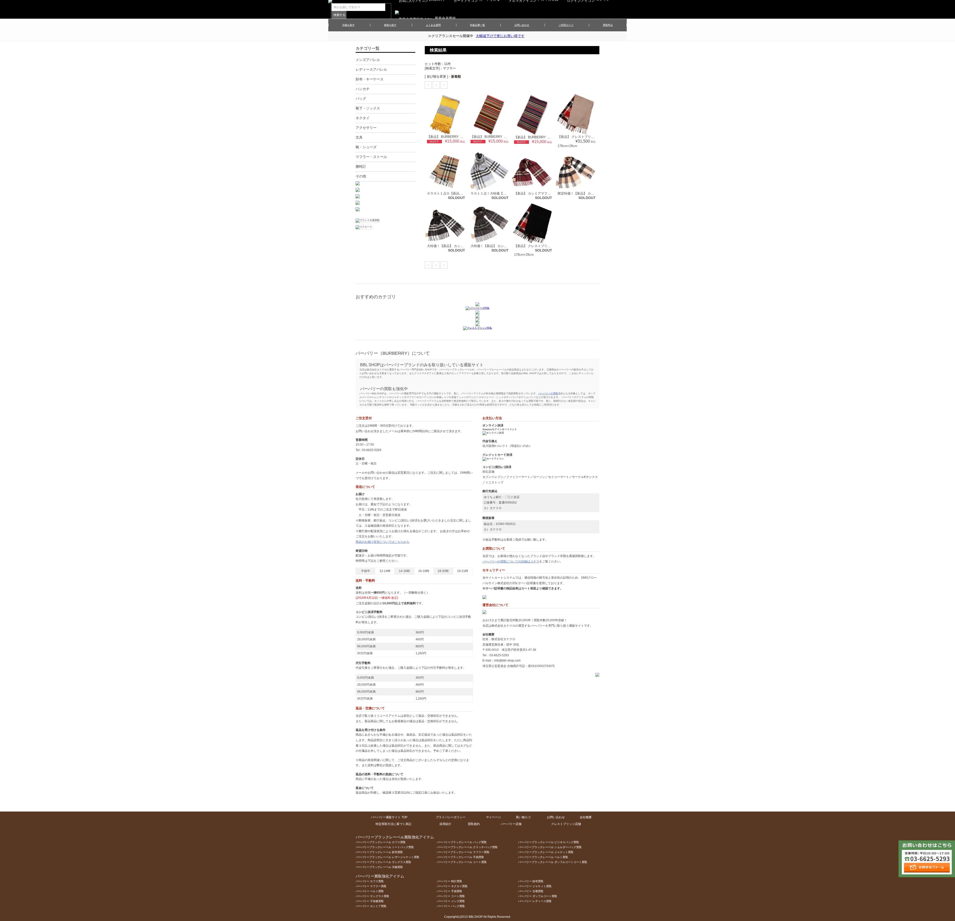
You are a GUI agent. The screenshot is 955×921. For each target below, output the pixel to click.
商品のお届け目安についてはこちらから (382, 542)
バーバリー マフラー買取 (371, 886)
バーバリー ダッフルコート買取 (537, 896)
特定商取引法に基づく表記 (393, 824)
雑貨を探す (390, 25)
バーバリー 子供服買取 (370, 901)
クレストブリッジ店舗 (566, 824)
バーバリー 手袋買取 (449, 891)
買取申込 (608, 25)
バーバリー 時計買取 (449, 881)
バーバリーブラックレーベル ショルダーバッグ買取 (550, 847)
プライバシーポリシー (451, 817)
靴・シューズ (366, 147)
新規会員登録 (445, 18)
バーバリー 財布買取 (530, 881)
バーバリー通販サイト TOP (389, 817)
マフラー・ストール (371, 157)
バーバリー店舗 (511, 824)
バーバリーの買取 (548, 393)
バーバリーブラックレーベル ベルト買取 (543, 857)
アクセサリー (366, 128)
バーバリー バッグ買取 (451, 906)
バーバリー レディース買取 (535, 901)
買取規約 (474, 824)
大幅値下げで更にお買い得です (500, 36)
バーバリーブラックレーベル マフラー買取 (463, 852)
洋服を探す (348, 25)
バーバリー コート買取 (451, 896)
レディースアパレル (371, 69)
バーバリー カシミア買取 (371, 906)
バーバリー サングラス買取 (372, 896)
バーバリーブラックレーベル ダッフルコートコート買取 (552, 862)
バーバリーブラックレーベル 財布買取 (379, 852)
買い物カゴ (523, 817)
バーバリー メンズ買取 (451, 901)
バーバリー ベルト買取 (370, 891)
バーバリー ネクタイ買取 (452, 886)
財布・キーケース (369, 79)
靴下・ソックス (368, 108)
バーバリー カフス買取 (370, 881)
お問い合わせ (521, 25)
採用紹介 (445, 824)
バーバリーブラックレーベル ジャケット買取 (545, 852)
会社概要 (586, 817)
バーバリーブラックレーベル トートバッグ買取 (385, 847)
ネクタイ (363, 118)
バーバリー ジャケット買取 (535, 886)
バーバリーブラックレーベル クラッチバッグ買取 (467, 847)
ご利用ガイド (566, 25)
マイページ (493, 817)
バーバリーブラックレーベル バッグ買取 (462, 842)
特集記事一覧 (477, 25)
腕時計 (361, 166)
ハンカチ (363, 89)
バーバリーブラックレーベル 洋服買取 (379, 867)
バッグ (361, 99)
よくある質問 (433, 25)
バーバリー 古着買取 (530, 891)
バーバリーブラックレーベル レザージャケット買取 (387, 857)
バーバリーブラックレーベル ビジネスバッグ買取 (548, 842)
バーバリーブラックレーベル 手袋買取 (460, 857)
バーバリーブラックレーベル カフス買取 (381, 842)
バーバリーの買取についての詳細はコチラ (510, 561)
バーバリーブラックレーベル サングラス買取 (383, 862)
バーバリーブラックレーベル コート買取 (462, 862)
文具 (359, 137)
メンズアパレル (368, 60)
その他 (361, 176)
